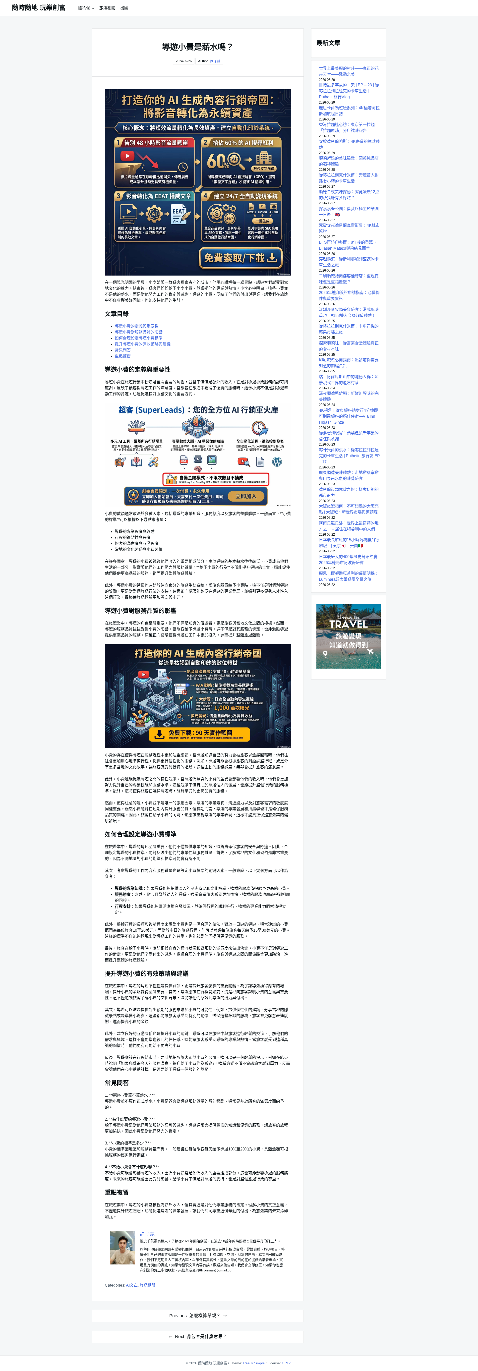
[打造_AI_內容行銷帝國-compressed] (198, 696)
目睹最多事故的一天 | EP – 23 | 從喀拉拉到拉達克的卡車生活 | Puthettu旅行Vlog (349, 91)
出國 (124, 8)
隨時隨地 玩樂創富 (38, 7)
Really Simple (254, 1363)
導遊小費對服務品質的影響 (139, 332)
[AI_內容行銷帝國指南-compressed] (198, 182)
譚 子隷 (215, 61)
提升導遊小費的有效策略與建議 (143, 344)
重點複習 (123, 356)
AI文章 (132, 1285)
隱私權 (84, 8)
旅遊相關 (107, 8)
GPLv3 (287, 1363)
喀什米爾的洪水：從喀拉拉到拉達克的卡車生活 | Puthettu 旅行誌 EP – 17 (349, 456)
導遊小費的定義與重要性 (137, 326)
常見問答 (123, 350)
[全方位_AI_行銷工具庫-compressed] (198, 455)
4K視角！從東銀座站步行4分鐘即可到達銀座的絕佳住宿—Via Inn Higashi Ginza (348, 416)
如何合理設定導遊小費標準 (139, 338)
